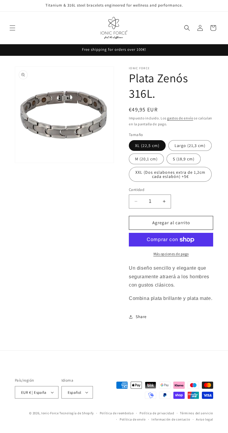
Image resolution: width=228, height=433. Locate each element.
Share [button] (141, 316)
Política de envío (133, 419)
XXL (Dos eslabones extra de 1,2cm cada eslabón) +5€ (170, 174)
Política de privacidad (157, 413)
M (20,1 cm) (146, 159)
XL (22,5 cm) (147, 145)
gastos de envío (180, 118)
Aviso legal (204, 419)
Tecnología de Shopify (76, 413)
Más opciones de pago (171, 254)
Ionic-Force (50, 413)
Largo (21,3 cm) (190, 145)
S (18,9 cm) (183, 159)
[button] (12, 27)
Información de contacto (170, 419)
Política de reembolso (117, 413)
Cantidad (136, 189)
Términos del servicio (196, 413)
